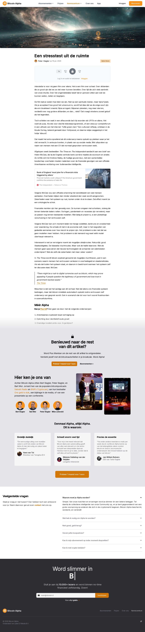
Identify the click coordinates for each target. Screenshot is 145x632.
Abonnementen (86, 364)
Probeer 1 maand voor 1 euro (64, 364)
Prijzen (60, 3)
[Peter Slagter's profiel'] (35, 61)
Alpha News (105, 61)
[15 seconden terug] (65, 71)
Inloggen (122, 3)
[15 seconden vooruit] (79, 71)
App (99, 3)
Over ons (89, 3)
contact (38, 505)
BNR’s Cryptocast (39, 389)
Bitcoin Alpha (13, 621)
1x (59, 71)
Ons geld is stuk (21, 392)
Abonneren (135, 3)
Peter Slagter (43, 61)
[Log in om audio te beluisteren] (72, 71)
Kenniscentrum (136, 611)
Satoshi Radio (20, 389)
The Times (41, 283)
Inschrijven (102, 595)
